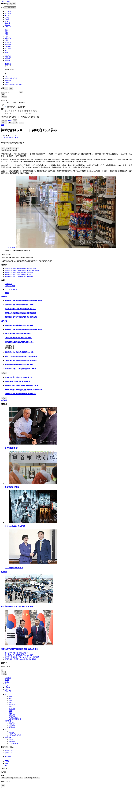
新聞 (6, 694)
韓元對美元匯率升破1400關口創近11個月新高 (20, 309)
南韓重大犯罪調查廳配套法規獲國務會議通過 (20, 313)
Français (7, 689)
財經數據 (8, 46)
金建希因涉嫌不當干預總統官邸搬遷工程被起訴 (21, 317)
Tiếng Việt (8, 691)
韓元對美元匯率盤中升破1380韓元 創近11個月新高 (22, 657)
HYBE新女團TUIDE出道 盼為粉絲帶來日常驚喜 (21, 385)
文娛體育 (8, 38)
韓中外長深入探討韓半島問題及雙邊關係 (19, 325)
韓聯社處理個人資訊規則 (13, 84)
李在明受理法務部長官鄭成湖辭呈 (16, 653)
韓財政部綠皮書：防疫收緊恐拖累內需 (18, 274)
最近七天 (27, 111)
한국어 (7, 680)
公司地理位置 (13, 743)
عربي (6, 686)
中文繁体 (8, 678)
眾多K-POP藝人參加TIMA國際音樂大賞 (18, 377)
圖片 (6, 50)
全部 (8, 103)
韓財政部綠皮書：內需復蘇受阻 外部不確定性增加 (22, 270)
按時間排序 (11, 107)
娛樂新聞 (8, 60)
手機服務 (8, 80)
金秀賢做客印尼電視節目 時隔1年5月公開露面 (20, 659)
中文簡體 (4, 674)
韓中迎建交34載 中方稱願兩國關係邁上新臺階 (20, 369)
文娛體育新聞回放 (15, 719)
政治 (6, 32)
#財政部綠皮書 (10, 286)
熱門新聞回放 (13, 717)
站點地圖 (8, 756)
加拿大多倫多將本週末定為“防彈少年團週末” (20, 394)
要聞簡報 (8, 48)
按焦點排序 (22, 107)
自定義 (35, 111)
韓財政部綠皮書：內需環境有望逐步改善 (19, 276)
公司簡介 (8, 82)
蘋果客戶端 (8, 753)
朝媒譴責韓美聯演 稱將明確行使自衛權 (18, 338)
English (7, 682)
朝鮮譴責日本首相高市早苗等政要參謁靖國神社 (21, 360)
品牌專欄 (8, 721)
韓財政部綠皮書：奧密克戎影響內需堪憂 (19, 272)
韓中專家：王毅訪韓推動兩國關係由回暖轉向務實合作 (23, 300)
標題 (14, 103)
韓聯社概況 (8, 737)
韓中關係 (8, 42)
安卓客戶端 (8, 750)
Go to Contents (5, 1)
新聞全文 (22, 103)
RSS (6, 76)
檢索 (3, 94)
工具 (6, 729)
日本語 (7, 683)
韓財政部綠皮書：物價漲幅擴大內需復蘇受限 (20, 268)
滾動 (6, 30)
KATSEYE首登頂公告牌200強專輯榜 (17, 381)
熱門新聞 (8, 58)
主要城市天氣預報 (11, 78)
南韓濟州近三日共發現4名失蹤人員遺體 (17, 606)
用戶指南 (12, 741)
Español (7, 687)
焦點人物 (8, 44)
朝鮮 (6, 40)
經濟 (6, 34)
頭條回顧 (8, 56)
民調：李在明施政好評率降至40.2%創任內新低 (21, 356)
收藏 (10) (8, 64)
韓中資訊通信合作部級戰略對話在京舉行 (19, 364)
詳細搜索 (4, 97)
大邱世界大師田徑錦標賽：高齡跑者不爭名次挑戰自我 (23, 390)
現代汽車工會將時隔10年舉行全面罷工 (18, 333)
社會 (6, 36)
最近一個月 (17, 111)
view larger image (10, 247)
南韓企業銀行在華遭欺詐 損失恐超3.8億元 (19, 304)
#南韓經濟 (8, 284)
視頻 (6, 52)
